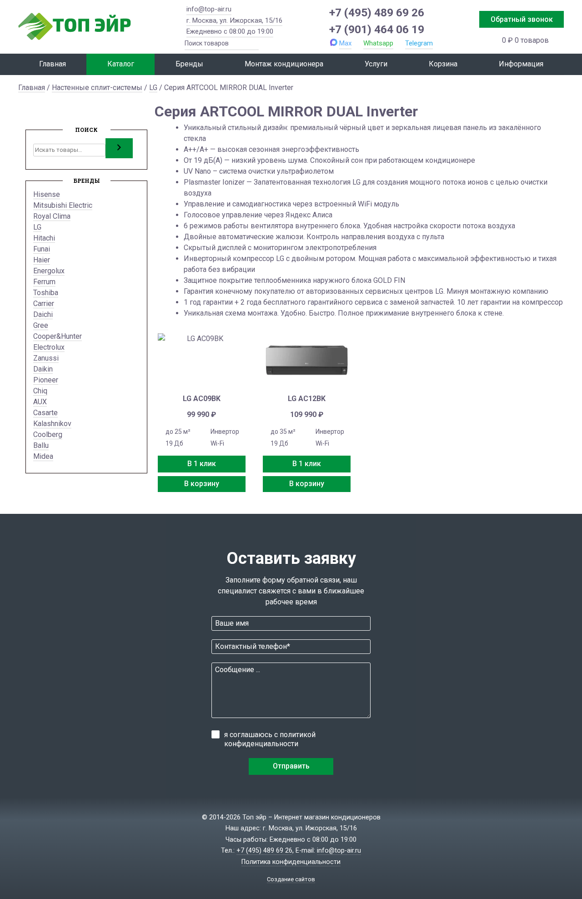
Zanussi (46, 358)
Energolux (49, 270)
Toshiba (45, 292)
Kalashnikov (52, 423)
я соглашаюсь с (270, 739)
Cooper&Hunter (57, 336)
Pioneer (45, 380)
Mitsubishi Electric (62, 205)
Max (345, 43)
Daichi (43, 314)
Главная (52, 64)
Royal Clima (51, 216)
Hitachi (44, 238)
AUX (40, 401)
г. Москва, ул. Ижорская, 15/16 (234, 20)
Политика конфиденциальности (291, 862)
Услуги (376, 64)
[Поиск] (119, 148)
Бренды (189, 64)
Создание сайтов (291, 879)
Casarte (45, 412)
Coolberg (47, 434)
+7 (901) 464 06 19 (376, 29)
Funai (41, 249)
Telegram (419, 43)
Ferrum (44, 281)
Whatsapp (378, 43)
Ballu (41, 445)
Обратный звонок (522, 19)
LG (153, 87)
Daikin (43, 369)
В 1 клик (201, 463)
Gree (40, 325)
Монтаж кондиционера (284, 64)
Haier (41, 260)
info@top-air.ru (208, 9)
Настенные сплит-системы (97, 87)
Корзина (443, 64)
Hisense (46, 194)
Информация (521, 64)
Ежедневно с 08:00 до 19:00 (229, 31)
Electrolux (49, 347)
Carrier (43, 303)
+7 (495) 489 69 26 (376, 12)
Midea (43, 456)
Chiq (40, 391)
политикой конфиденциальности (270, 739)
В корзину (201, 483)
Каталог (120, 64)
